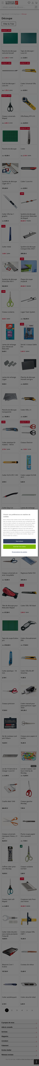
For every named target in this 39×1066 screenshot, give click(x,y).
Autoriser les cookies (19, 546)
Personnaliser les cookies (19, 552)
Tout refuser (19, 541)
